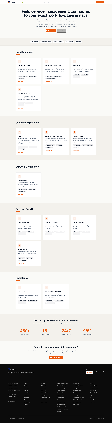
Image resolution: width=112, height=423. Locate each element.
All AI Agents (43, 385)
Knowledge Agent (44, 399)
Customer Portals (60, 397)
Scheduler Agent (44, 392)
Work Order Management (62, 388)
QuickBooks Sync (77, 390)
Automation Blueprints (78, 385)
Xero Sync (75, 392)
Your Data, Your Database (62, 409)
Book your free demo (55, 357)
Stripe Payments (76, 395)
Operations (78, 41)
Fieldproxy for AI (93, 392)
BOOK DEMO (100, 2)
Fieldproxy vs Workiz (12, 394)
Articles (91, 397)
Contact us (92, 402)
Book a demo (49, 31)
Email (58, 399)
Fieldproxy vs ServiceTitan (13, 383)
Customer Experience (46, 41)
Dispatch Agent (44, 390)
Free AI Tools (76, 404)
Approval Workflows (61, 402)
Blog (91, 395)
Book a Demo (93, 399)
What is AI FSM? (44, 383)
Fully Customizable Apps (62, 406)
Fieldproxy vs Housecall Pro (13, 388)
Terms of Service (100, 418)
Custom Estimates (61, 390)
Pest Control (26, 397)
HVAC (25, 383)
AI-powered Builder (61, 404)
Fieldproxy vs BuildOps (12, 399)
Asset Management (61, 395)
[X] (101, 371)
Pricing (43, 2)
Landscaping (27, 402)
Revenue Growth (69, 41)
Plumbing (26, 385)
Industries (62, 2)
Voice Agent (43, 388)
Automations (76, 383)
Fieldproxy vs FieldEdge (13, 396)
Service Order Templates (78, 397)
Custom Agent (44, 402)
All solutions (59, 411)
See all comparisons (12, 401)
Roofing (25, 395)
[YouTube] (96, 371)
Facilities (26, 399)
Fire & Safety (26, 388)
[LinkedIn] (103, 371)
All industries (27, 404)
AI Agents (48, 2)
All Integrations (76, 388)
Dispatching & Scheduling (62, 383)
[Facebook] (99, 371)
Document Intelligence (45, 397)
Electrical (26, 390)
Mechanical (26, 392)
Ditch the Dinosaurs (27, 2)
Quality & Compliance (58, 41)
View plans (61, 31)
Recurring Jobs (60, 392)
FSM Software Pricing (77, 402)
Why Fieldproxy (93, 390)
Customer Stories (37, 2)
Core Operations (34, 41)
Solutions (55, 2)
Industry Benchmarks (77, 399)
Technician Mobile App (61, 385)
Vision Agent (43, 395)
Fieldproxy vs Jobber (12, 385)
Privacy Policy (93, 418)
